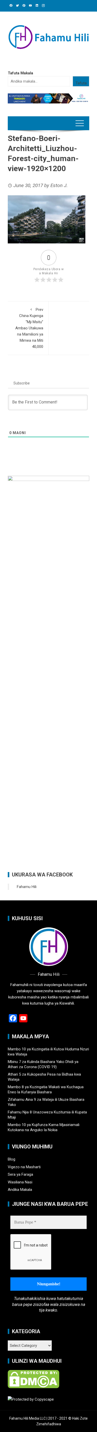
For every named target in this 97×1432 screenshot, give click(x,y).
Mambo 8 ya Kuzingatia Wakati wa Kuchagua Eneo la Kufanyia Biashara (46, 1089)
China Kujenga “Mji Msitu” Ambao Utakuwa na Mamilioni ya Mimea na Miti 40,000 (29, 328)
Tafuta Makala (20, 73)
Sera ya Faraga (20, 1174)
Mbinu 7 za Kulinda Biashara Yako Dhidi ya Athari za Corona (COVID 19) (43, 1064)
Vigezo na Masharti (24, 1167)
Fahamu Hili (26, 886)
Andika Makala (20, 1189)
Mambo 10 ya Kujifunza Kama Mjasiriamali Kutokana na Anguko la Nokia (43, 1127)
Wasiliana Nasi (20, 1182)
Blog (11, 1159)
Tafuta (81, 83)
